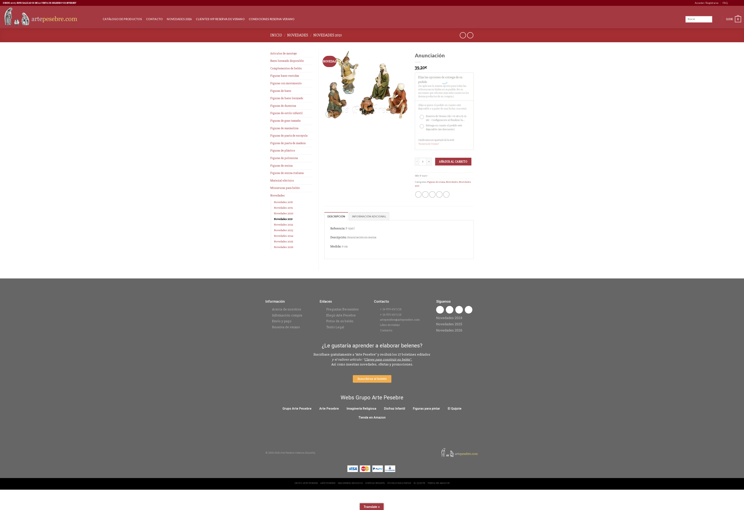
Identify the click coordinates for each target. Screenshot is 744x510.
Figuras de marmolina (284, 128)
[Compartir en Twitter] (425, 194)
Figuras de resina (281, 166)
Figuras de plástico (282, 150)
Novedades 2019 (283, 207)
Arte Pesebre (329, 408)
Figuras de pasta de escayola (288, 136)
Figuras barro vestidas (284, 76)
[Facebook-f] (440, 310)
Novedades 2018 (283, 202)
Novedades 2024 (283, 236)
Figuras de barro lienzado (286, 98)
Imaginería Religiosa (361, 408)
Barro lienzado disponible (287, 61)
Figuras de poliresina (284, 158)
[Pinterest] (468, 310)
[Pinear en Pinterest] (439, 194)
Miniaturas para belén (285, 188)
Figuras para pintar (426, 408)
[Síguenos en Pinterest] (735, 3)
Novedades (297, 35)
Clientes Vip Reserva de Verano (220, 19)
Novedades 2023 (283, 230)
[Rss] (459, 310)
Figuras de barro (280, 91)
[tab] (336, 216)
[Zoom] (329, 114)
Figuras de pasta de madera (288, 143)
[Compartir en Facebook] (418, 194)
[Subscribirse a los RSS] (739, 3)
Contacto (154, 19)
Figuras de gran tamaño (285, 121)
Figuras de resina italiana (287, 173)
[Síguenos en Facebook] (732, 3)
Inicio (276, 35)
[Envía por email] (432, 194)
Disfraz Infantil (394, 408)
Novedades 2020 (283, 213)
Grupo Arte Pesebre (297, 408)
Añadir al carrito (453, 162)
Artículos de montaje (283, 53)
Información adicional (369, 216)
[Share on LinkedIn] (446, 194)
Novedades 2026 (179, 19)
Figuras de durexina (283, 106)
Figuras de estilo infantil (286, 113)
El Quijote (455, 408)
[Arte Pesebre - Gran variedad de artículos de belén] (50, 17)
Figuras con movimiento (286, 83)
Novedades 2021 (327, 35)
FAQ (725, 2)
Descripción (336, 216)
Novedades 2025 (283, 241)
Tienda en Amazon (372, 417)
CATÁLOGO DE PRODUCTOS (122, 19)
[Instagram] (449, 310)
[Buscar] (715, 19)
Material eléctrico (282, 181)
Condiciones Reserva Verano (271, 19)
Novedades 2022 (283, 224)
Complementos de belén (286, 68)
